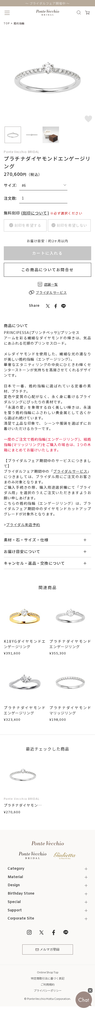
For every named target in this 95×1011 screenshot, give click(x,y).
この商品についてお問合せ (47, 269)
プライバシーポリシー (48, 990)
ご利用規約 (47, 984)
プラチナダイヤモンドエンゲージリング (70, 644)
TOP (6, 23)
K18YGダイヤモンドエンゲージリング (25, 644)
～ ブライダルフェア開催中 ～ (47, 3)
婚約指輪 (19, 23)
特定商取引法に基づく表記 (47, 978)
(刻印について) (35, 213)
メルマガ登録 (50, 949)
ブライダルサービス (70, 471)
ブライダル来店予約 (23, 524)
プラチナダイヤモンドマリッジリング (70, 710)
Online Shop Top (47, 972)
